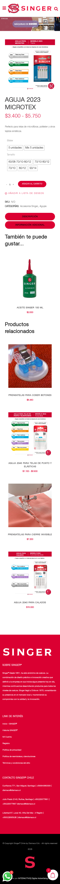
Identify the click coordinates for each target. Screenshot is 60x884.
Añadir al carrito (32, 184)
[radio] (15, 147)
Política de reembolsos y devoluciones (18, 756)
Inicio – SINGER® (9, 724)
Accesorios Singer (29, 206)
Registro (6, 743)
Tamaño (11, 155)
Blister (10, 141)
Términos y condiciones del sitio (16, 763)
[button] (24, 193)
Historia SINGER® (10, 730)
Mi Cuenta (7, 737)
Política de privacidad (11, 750)
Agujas (43, 206)
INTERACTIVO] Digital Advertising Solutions (37, 878)
